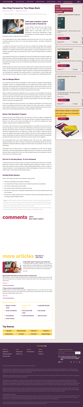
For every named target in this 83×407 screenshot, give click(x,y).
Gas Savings (41, 310)
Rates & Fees (60, 35)
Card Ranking (10, 315)
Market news (5, 351)
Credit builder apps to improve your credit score (36, 262)
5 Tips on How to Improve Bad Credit (13, 288)
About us (41, 351)
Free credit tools (30, 351)
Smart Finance (10, 318)
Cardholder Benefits (44, 305)
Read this (25, 271)
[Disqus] (27, 236)
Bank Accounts (42, 315)
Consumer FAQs (6, 356)
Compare (75, 42)
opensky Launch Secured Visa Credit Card (69, 14)
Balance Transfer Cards (11, 307)
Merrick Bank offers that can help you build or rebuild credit (20, 275)
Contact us (41, 354)
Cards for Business (11, 310)
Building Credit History (26, 307)
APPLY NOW (63, 38)
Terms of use (19, 354)
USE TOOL (63, 118)
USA (61, 361)
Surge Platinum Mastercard (65, 49)
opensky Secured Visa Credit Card (67, 76)
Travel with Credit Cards (27, 312)
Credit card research (7, 354)
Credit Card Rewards (28, 315)
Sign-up (78, 353)
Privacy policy (19, 351)
